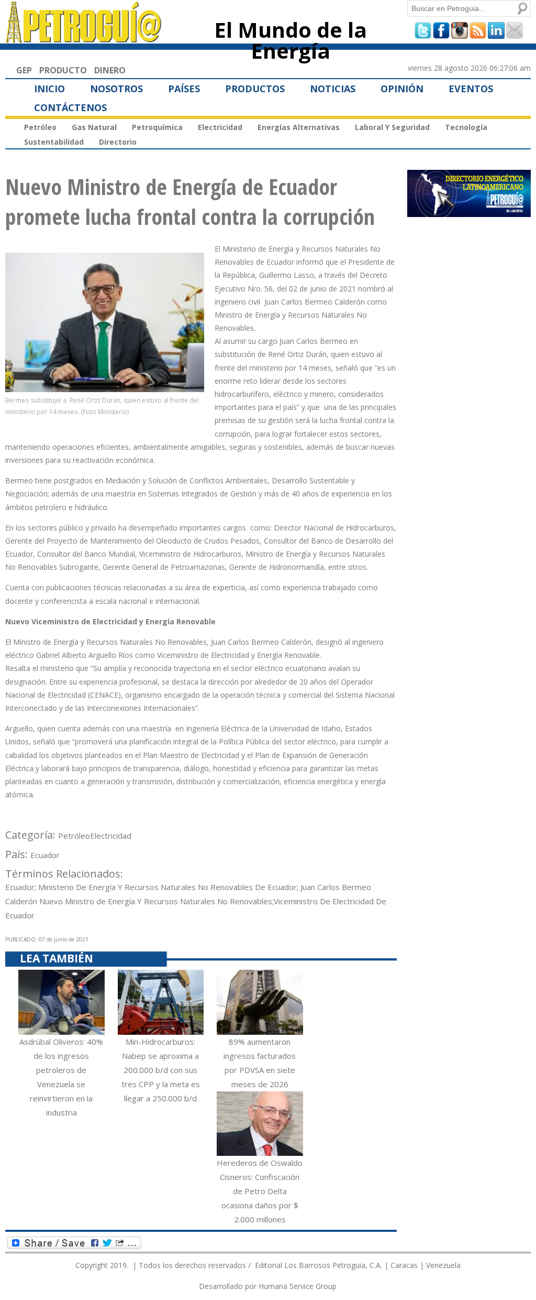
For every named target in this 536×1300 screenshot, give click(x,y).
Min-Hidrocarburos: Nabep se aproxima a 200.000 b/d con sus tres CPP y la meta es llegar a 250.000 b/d (160, 1069)
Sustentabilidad (54, 142)
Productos (255, 88)
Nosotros (116, 88)
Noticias (332, 88)
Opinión (402, 88)
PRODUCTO (63, 70)
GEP (24, 70)
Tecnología (466, 127)
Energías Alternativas (299, 127)
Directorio (118, 142)
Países (184, 88)
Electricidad (220, 127)
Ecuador (45, 855)
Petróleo (40, 127)
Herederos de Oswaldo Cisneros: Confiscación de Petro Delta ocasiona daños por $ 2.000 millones (260, 1191)
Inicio (49, 88)
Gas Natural (94, 127)
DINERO (110, 70)
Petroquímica (157, 127)
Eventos (471, 88)
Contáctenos (70, 107)
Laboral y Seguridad (392, 127)
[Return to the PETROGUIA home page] (84, 38)
